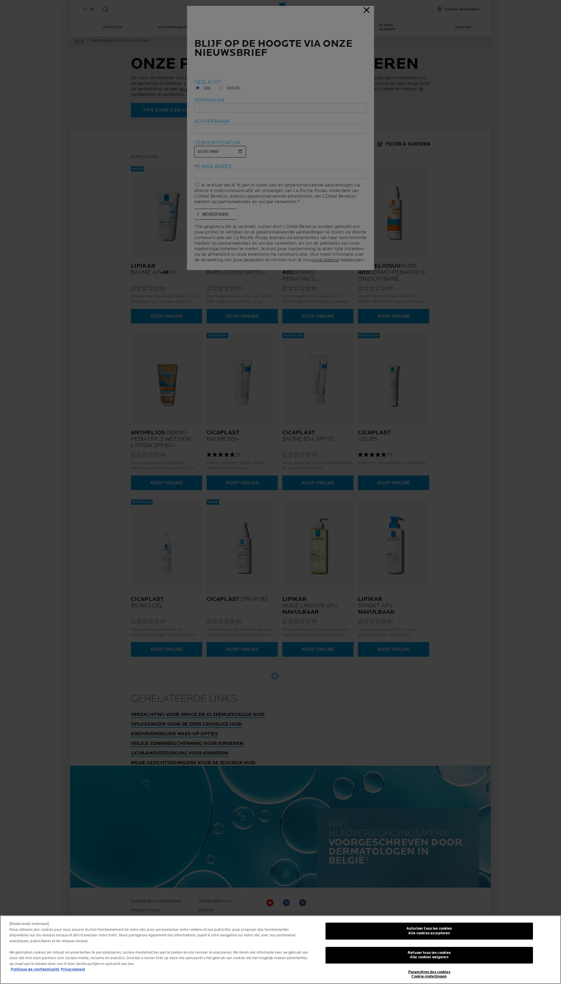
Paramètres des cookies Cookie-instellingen (429, 974)
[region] (280, 949)
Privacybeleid (73, 969)
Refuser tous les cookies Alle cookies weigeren (429, 955)
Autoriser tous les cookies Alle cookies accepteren (429, 930)
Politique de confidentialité (35, 969)
